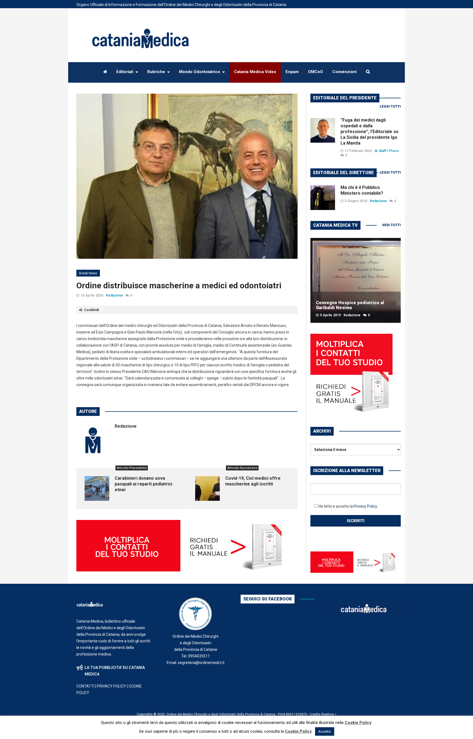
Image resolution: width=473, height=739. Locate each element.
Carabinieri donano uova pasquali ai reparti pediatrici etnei (143, 484)
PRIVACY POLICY (111, 686)
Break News (88, 273)
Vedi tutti (391, 225)
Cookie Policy (358, 722)
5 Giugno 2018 (356, 201)
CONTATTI (85, 686)
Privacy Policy (365, 506)
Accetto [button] (324, 731)
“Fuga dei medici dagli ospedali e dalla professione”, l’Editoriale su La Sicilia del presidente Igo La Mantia (369, 131)
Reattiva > (329, 714)
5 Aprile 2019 (330, 315)
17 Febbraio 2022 (358, 151)
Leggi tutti (390, 106)
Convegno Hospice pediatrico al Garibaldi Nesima (350, 305)
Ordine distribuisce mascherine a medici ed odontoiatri (178, 285)
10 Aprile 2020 (91, 295)
